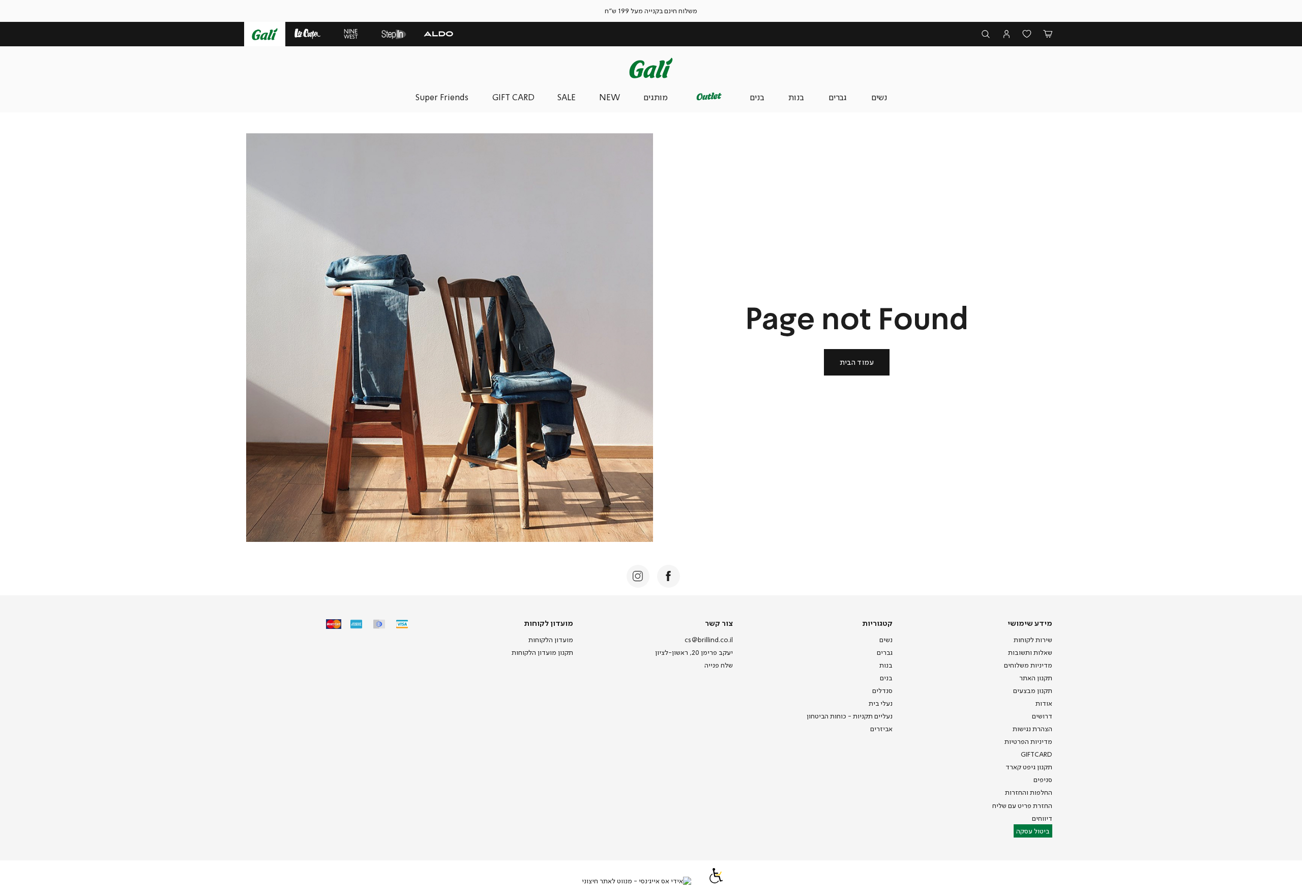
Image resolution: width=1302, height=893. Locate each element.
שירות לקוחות (1033, 640)
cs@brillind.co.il (709, 640)
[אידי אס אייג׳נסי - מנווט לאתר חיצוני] (636, 881)
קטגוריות (877, 622)
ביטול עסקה (1033, 831)
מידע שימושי (1030, 622)
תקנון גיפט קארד (1028, 767)
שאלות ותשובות (1030, 652)
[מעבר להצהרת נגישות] (716, 881)
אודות (1043, 703)
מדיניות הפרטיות (1028, 741)
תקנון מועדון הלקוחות (542, 652)
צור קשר (719, 622)
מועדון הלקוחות (550, 640)
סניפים (1042, 779)
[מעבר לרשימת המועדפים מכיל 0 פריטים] (1027, 34)
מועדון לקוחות (548, 622)
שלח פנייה (718, 665)
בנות (886, 665)
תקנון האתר (1035, 678)
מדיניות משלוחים (1028, 665)
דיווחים (1042, 818)
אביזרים (881, 729)
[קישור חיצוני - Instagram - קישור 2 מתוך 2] (638, 576)
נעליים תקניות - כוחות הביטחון (850, 716)
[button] (1048, 34)
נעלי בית (881, 703)
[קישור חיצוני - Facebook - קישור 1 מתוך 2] (668, 576)
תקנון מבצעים (1032, 690)
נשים (886, 640)
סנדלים (882, 690)
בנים (886, 678)
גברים (885, 652)
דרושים (1042, 716)
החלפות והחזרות (1028, 792)
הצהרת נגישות (1032, 729)
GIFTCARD (1036, 754)
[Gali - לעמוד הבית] (651, 67)
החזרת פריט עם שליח (1022, 805)
